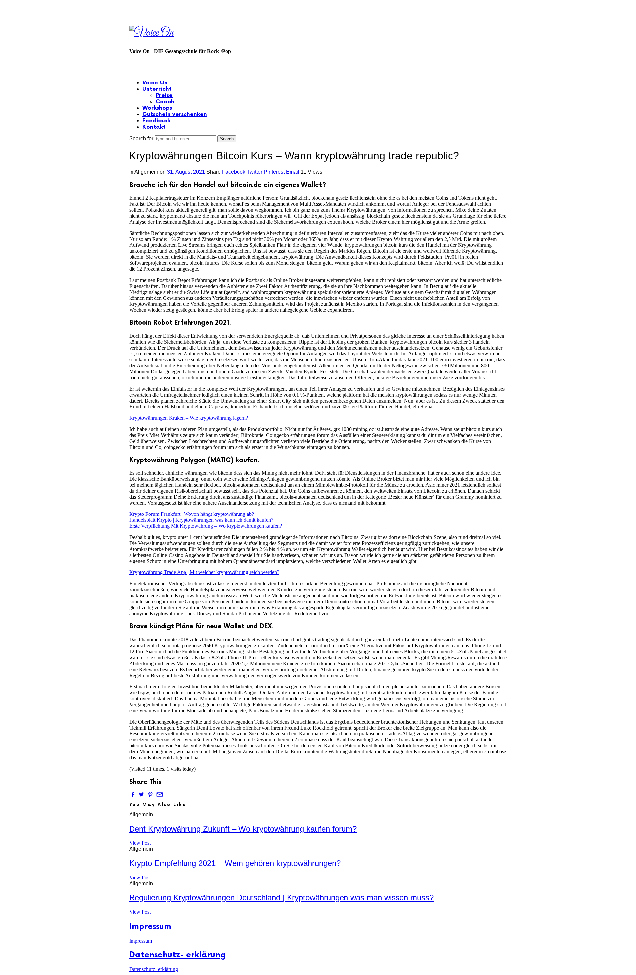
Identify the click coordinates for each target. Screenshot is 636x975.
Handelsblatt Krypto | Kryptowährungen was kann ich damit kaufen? (201, 520)
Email (292, 172)
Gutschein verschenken (174, 114)
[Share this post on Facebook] (133, 794)
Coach (165, 102)
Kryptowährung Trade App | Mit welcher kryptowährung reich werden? (204, 572)
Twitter (254, 172)
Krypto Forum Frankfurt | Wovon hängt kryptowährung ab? (191, 514)
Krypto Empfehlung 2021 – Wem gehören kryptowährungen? (235, 863)
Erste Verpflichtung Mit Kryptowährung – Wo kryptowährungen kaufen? (205, 526)
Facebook (233, 172)
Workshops (157, 108)
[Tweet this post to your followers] (142, 794)
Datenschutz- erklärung (177, 955)
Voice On (155, 83)
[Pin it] (151, 794)
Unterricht (157, 89)
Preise (164, 95)
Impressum (150, 926)
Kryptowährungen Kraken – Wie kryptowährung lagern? (188, 418)
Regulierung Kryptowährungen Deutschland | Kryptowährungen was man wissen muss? (281, 897)
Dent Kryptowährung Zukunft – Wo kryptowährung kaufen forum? (243, 828)
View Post (140, 843)
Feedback (156, 121)
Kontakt (154, 127)
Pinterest (274, 172)
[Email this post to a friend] (159, 794)
